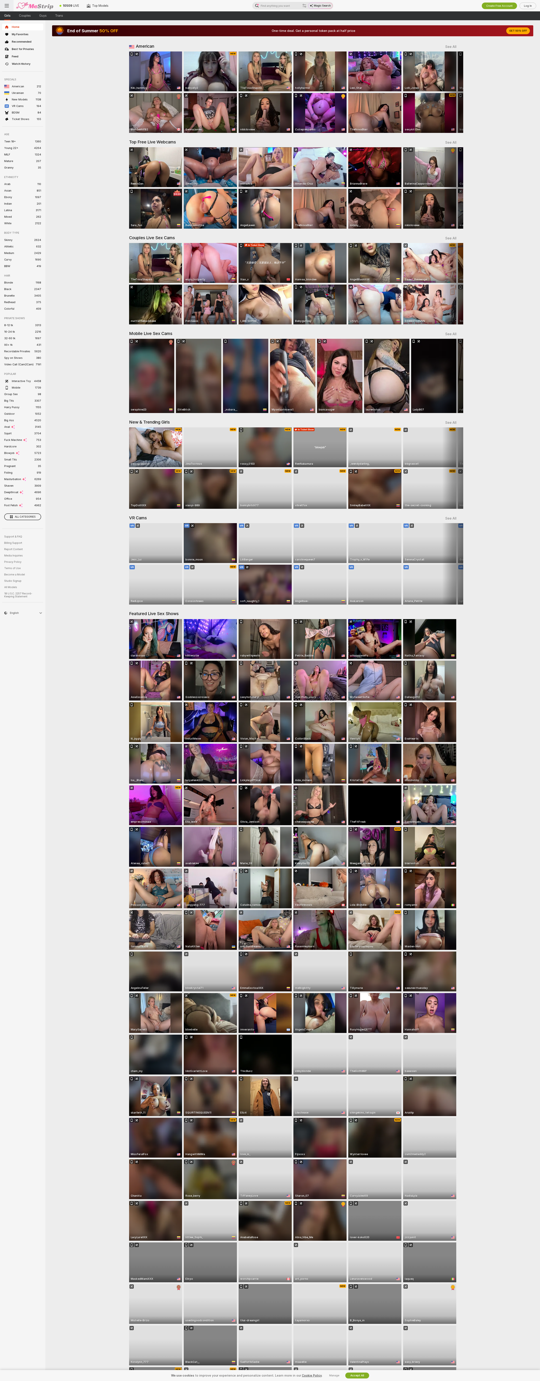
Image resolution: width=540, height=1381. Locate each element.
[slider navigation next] (452, 92)
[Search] (304, 6)
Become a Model (14, 574)
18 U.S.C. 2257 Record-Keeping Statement (18, 595)
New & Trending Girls (149, 422)
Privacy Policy (13, 561)
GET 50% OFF (518, 30)
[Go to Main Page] (35, 5)
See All (450, 47)
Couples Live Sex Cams (152, 237)
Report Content (13, 549)
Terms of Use (12, 568)
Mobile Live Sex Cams (150, 333)
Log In (528, 5)
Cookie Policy (312, 1375)
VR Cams (138, 517)
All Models (10, 587)
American (145, 46)
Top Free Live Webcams (152, 141)
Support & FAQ (13, 536)
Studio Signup (13, 580)
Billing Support (13, 542)
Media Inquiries (13, 555)
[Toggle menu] (7, 5)
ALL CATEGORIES (25, 516)
